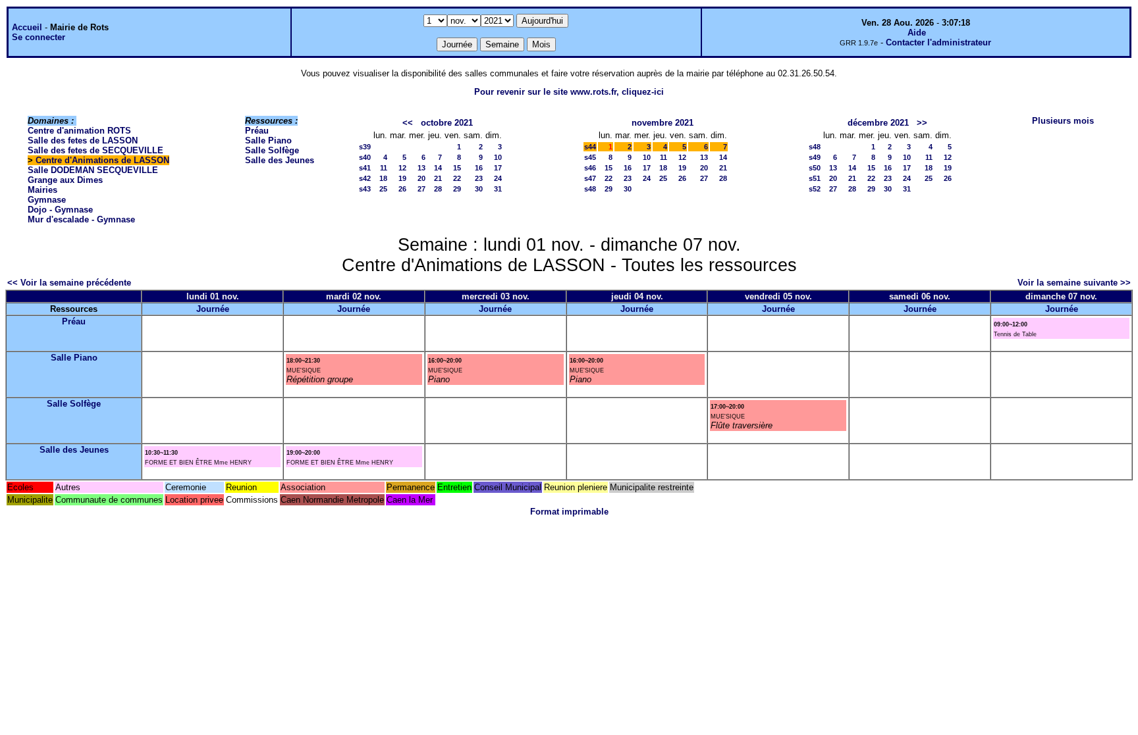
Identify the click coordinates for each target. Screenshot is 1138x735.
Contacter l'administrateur (938, 42)
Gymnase (47, 200)
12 (402, 168)
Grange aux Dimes (65, 180)
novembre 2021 (662, 123)
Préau (257, 131)
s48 (590, 189)
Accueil (27, 27)
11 (383, 168)
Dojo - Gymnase (60, 210)
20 (421, 178)
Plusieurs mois (1063, 121)
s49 (815, 157)
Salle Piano (268, 140)
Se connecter (38, 37)
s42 (365, 178)
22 (457, 178)
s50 (815, 168)
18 (383, 178)
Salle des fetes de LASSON (83, 140)
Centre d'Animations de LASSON (102, 160)
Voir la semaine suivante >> (1074, 283)
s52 (815, 189)
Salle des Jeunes (279, 160)
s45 (590, 157)
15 (457, 168)
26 (402, 189)
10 (498, 157)
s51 (815, 178)
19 (402, 178)
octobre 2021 (447, 123)
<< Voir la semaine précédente (69, 283)
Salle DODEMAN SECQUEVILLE (93, 170)
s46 (590, 168)
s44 (590, 147)
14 (438, 168)
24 (498, 178)
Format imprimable (569, 512)
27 (421, 189)
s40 (365, 157)
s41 (365, 168)
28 (438, 189)
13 (421, 168)
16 (479, 168)
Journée (212, 309)
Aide (917, 33)
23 (479, 178)
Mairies (42, 190)
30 (479, 189)
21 (438, 178)
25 (383, 189)
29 (457, 189)
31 (498, 189)
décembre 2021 (878, 123)
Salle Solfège (272, 150)
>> (922, 123)
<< (407, 123)
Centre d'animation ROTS (79, 131)
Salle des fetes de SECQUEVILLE (95, 150)
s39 (365, 147)
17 (498, 168)
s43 (365, 189)
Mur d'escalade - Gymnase (81, 219)
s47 (590, 178)
